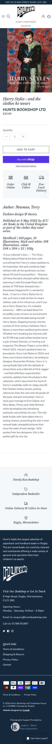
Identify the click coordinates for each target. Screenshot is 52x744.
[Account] (42, 16)
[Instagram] (12, 631)
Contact (7, 664)
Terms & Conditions (13, 649)
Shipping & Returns (13, 654)
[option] (26, 60)
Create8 (26, 710)
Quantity (8, 130)
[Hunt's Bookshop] (26, 11)
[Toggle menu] (3, 16)
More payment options (26, 166)
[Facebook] (8, 631)
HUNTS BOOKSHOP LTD (24, 110)
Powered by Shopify (25, 706)
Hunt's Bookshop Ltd (19, 703)
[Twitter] (4, 631)
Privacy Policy (10, 659)
